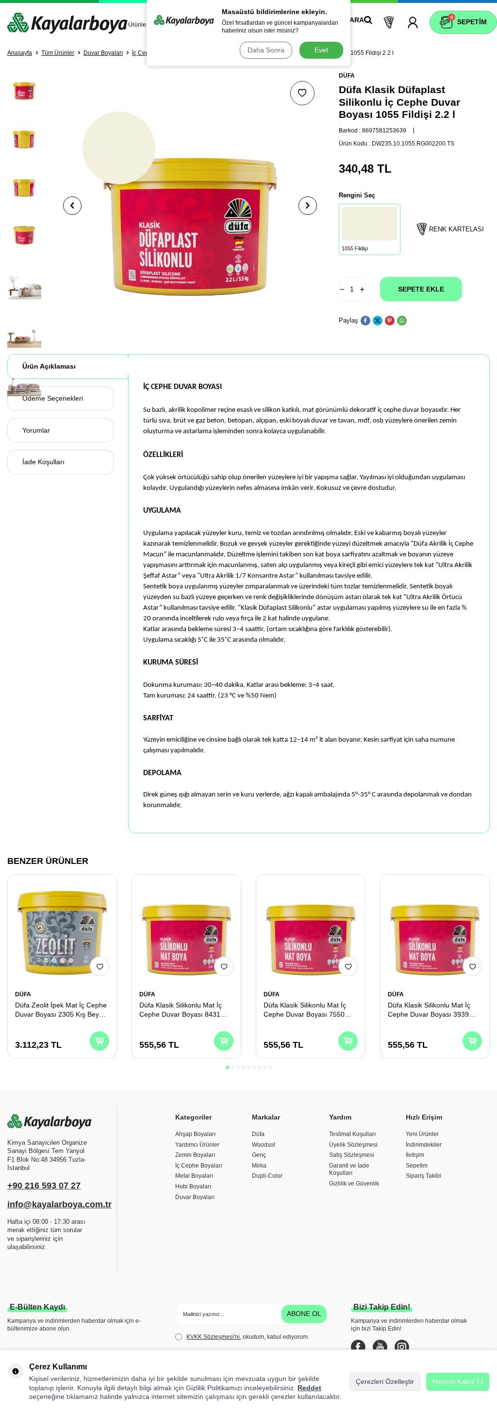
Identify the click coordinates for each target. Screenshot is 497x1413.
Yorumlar (36, 430)
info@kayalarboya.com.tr (59, 1204)
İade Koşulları (43, 462)
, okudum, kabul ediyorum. (247, 1336)
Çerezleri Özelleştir (385, 1381)
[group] (190, 205)
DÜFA (347, 75)
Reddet (309, 1388)
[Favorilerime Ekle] (99, 966)
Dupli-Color (267, 1175)
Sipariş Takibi (423, 1175)
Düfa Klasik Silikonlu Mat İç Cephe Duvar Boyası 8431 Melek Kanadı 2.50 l (180, 1010)
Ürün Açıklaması (49, 366)
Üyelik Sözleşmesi (353, 1144)
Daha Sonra (266, 50)
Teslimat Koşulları (352, 1134)
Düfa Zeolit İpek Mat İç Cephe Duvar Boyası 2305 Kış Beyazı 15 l (61, 1010)
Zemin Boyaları (195, 1155)
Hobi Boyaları (193, 1186)
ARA (356, 20)
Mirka (259, 1165)
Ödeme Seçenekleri (52, 398)
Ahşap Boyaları (195, 1134)
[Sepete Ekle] (99, 1041)
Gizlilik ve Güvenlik (354, 1183)
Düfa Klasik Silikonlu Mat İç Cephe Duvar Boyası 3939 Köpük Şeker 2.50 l (429, 1010)
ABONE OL (304, 1313)
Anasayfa (19, 52)
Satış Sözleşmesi (351, 1155)
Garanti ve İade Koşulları (349, 1169)
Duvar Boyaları (103, 52)
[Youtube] (380, 1347)
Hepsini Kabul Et (457, 1381)
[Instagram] (402, 1347)
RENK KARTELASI (456, 229)
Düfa (258, 1134)
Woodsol (263, 1144)
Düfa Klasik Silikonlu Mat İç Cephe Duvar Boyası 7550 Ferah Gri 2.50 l (305, 1010)
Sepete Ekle (421, 289)
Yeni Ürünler (422, 1134)
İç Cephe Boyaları (198, 1165)
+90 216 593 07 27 (44, 1185)
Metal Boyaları (194, 1175)
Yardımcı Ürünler (197, 1144)
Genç (259, 1155)
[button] (72, 205)
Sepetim (417, 1165)
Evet (321, 50)
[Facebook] (358, 1347)
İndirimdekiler (424, 1144)
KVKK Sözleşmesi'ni (213, 1336)
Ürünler (138, 24)
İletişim (415, 1155)
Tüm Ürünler (57, 52)
